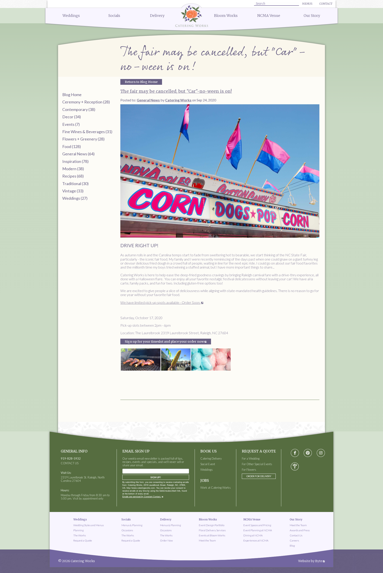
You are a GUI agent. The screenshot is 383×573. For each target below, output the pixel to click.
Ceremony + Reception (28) (86, 101)
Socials (114, 15)
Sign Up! (155, 477)
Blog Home (72, 94)
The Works (79, 535)
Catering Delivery (211, 458)
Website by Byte (310, 561)
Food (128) (71, 146)
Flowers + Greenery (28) (83, 138)
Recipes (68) (73, 176)
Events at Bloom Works (212, 535)
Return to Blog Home (141, 82)
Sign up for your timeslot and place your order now (164, 342)
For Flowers (249, 469)
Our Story (312, 15)
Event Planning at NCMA (257, 530)
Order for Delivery (258, 476)
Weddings (71, 15)
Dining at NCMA (253, 535)
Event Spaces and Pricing (257, 525)
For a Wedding (251, 458)
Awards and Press (300, 530)
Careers (294, 540)
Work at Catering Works (215, 487)
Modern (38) (73, 168)
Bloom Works (226, 15)
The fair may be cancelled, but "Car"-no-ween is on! (176, 91)
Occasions (127, 530)
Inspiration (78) (75, 161)
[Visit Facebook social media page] (295, 453)
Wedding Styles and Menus (88, 525)
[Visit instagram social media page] (321, 453)
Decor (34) (71, 116)
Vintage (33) (73, 190)
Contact (325, 3)
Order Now (166, 540)
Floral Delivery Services (212, 530)
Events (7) (71, 124)
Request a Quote (82, 540)
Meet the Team (207, 540)
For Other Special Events (257, 464)
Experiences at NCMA (255, 540)
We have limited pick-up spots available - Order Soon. (160, 302)
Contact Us (296, 535)
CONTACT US (69, 463)
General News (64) (78, 153)
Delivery (157, 15)
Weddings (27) (75, 198)
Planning (78, 530)
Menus (307, 3)
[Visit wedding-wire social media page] (295, 466)
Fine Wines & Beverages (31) (87, 131)
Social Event (207, 464)
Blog (292, 545)
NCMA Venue (268, 15)
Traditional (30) (75, 183)
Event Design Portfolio (211, 525)
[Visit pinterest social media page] (308, 453)
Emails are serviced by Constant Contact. (141, 496)
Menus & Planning (131, 525)
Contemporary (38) (78, 109)
